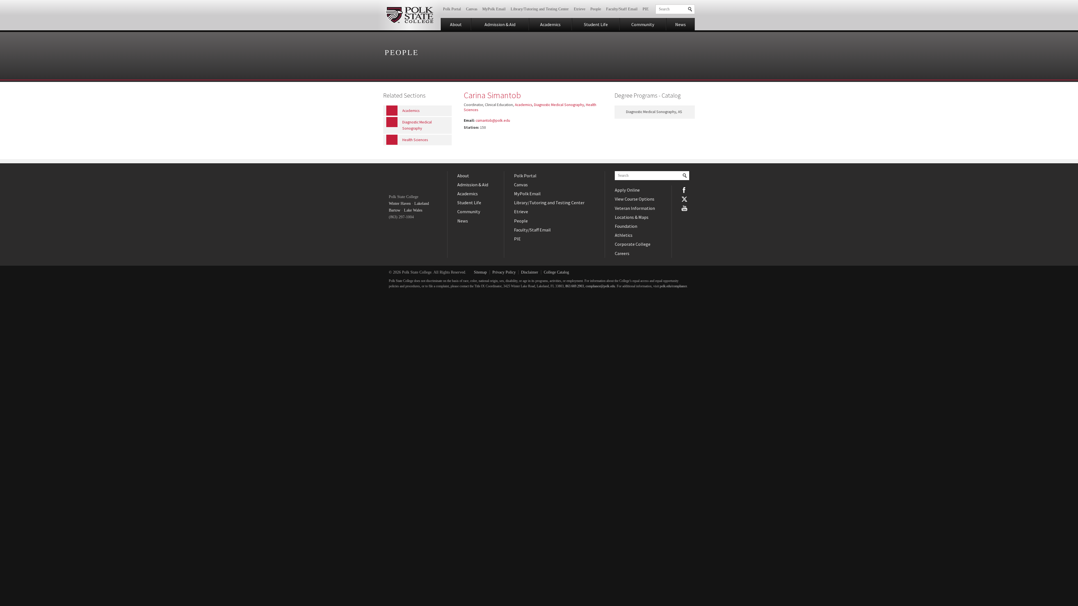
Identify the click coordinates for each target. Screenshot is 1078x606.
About (456, 24)
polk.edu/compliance (673, 286)
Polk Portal (452, 9)
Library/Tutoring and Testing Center (540, 9)
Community (642, 24)
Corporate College (632, 244)
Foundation (626, 226)
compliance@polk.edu (600, 286)
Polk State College (409, 15)
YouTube (684, 208)
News (680, 24)
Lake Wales (413, 210)
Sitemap (480, 272)
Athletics (623, 235)
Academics (550, 24)
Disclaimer (529, 272)
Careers (622, 253)
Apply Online (627, 190)
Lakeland (421, 203)
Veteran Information (635, 208)
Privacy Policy (504, 272)
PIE (646, 9)
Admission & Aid (500, 24)
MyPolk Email (494, 9)
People (595, 9)
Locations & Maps (631, 217)
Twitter (684, 199)
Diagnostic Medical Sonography (559, 104)
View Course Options (634, 199)
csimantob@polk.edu (493, 120)
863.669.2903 (574, 286)
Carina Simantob (492, 95)
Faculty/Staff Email (622, 9)
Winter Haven (400, 203)
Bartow (394, 210)
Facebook (684, 189)
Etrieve (579, 9)
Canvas (471, 9)
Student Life (596, 24)
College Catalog (556, 272)
